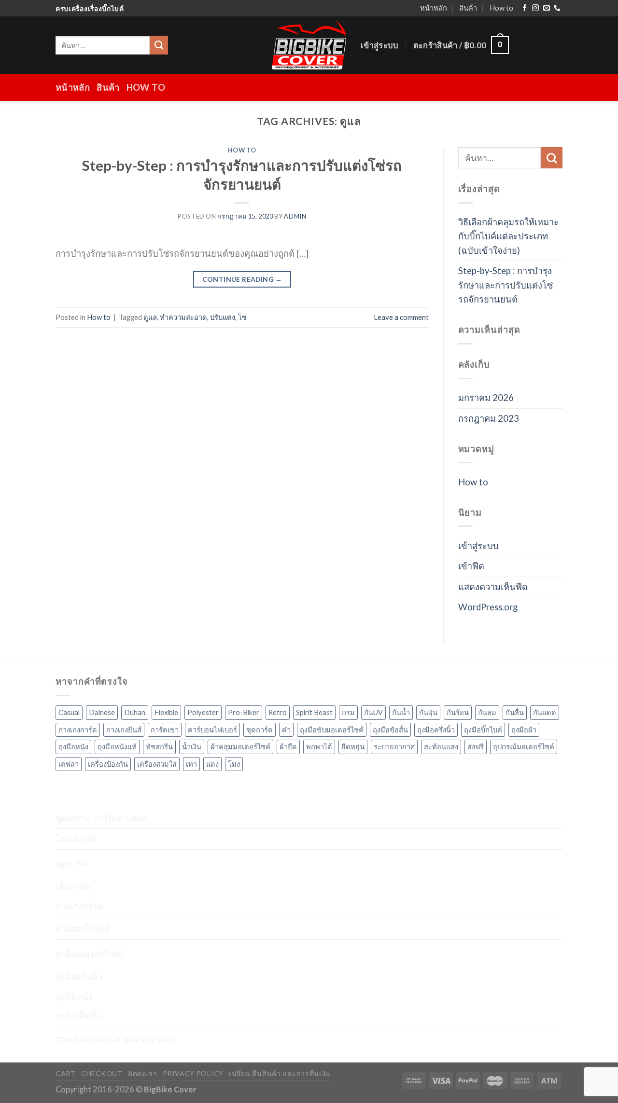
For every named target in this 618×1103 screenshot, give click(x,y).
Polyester (203, 712)
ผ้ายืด (288, 746)
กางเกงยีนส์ (123, 729)
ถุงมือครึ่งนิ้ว (436, 729)
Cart (66, 1073)
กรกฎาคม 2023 (488, 418)
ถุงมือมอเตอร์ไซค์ (89, 954)
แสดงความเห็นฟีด (493, 586)
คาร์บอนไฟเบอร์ (212, 729)
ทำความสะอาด (183, 317)
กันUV (373, 712)
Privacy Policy (193, 1073)
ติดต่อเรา (142, 1073)
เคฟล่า (68, 763)
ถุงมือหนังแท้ (117, 746)
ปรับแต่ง (222, 317)
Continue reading (242, 279)
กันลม (487, 712)
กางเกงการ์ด (77, 729)
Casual (69, 712)
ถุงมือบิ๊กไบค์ (483, 729)
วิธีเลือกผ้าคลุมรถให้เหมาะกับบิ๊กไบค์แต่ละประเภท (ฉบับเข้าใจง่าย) (508, 236)
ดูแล (150, 317)
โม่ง (234, 763)
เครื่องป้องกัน (108, 763)
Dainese (102, 712)
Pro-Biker (243, 712)
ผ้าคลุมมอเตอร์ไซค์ (240, 746)
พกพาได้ (319, 746)
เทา (191, 763)
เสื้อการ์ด (73, 886)
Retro (277, 712)
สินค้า (468, 7)
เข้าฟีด (471, 566)
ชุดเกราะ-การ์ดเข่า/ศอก (102, 818)
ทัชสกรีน (159, 746)
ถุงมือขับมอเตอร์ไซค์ (332, 729)
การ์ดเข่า (165, 729)
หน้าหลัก (433, 7)
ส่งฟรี (475, 746)
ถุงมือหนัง (73, 746)
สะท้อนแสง (441, 746)
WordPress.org (488, 607)
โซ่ (242, 317)
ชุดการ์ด (259, 729)
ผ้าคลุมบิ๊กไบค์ (83, 929)
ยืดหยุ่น (353, 746)
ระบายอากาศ (394, 746)
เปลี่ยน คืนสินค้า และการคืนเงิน (280, 1073)
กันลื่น (515, 712)
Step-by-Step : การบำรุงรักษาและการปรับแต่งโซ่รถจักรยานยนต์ (505, 284)
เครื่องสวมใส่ (157, 763)
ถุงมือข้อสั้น (390, 729)
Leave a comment (401, 317)
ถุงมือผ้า (523, 729)
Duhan (134, 712)
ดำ (286, 729)
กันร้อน (458, 712)
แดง (212, 763)
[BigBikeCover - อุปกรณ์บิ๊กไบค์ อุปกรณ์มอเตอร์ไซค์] (309, 45)
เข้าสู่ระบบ (478, 545)
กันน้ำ (401, 712)
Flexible (166, 712)
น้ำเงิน (191, 746)
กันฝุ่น (428, 712)
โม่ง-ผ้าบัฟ (76, 838)
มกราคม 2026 (486, 397)
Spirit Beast (314, 712)
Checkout (102, 1073)
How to (501, 7)
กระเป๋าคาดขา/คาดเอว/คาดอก (115, 1039)
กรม (348, 712)
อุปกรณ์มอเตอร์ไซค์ (523, 746)
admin (295, 216)
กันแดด (544, 712)
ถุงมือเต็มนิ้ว (79, 1015)
